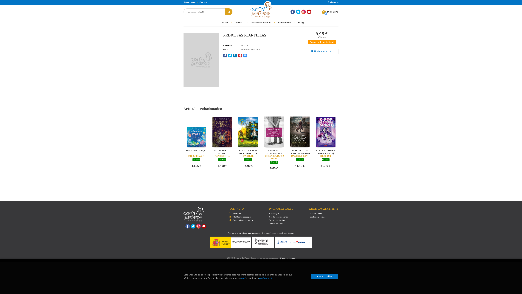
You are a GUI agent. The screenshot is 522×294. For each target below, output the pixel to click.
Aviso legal (274, 213)
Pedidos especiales (317, 217)
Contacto (203, 2)
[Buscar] (228, 11)
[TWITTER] (298, 12)
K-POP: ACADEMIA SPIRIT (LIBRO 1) (325, 152)
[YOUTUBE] (309, 12)
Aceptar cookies (324, 276)
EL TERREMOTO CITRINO (222, 152)
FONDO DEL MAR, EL (196, 150)
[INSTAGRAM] (303, 12)
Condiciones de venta (278, 217)
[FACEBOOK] (292, 12)
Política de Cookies (277, 223)
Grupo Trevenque (287, 258)
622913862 (238, 213)
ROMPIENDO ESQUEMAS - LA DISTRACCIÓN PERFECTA (274, 152)
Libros (239, 22)
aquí (243, 278)
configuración (266, 278)
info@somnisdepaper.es (243, 217)
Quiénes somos (190, 2)
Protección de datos (277, 220)
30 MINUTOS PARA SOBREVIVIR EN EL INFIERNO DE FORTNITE (248, 152)
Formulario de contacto (243, 220)
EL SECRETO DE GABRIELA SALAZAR (300, 152)
